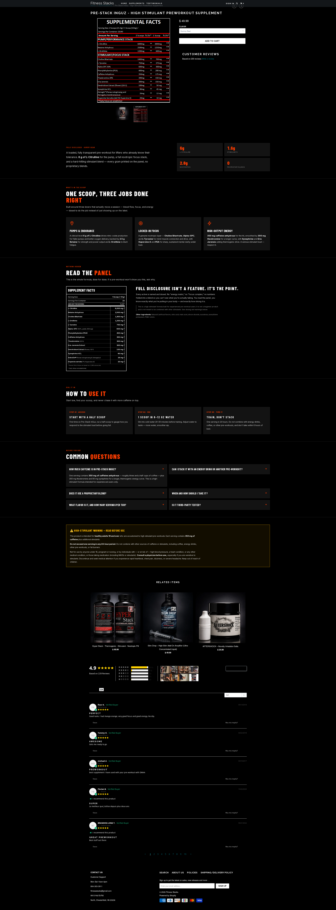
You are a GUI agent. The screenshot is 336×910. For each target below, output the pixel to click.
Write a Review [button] (237, 668)
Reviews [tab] (94, 689)
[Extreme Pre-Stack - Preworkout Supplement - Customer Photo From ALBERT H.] (184, 669)
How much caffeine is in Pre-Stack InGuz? (117, 469)
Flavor (182, 26)
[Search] (237, 3)
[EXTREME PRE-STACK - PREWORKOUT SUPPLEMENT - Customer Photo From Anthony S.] (184, 677)
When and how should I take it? (219, 493)
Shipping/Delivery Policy (217, 872)
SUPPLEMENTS (136, 3)
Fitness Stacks (102, 3)
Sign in (230, 3)
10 (185, 854)
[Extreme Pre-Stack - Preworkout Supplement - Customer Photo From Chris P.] (165, 669)
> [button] (190, 854)
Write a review (208, 58)
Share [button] (94, 723)
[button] (240, 723)
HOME (124, 3)
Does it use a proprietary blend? (116, 493)
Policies (192, 872)
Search (164, 872)
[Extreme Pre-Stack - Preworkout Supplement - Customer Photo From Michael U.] (174, 669)
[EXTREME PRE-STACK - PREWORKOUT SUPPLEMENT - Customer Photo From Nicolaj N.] (165, 677)
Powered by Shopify (167, 895)
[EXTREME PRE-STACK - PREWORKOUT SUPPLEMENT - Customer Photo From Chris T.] (174, 677)
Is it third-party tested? (219, 504)
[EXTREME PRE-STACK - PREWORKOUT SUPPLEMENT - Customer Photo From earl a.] (193, 677)
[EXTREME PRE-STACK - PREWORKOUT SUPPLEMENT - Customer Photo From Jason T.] (193, 669)
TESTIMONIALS (154, 3)
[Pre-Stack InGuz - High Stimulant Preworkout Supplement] (134, 61)
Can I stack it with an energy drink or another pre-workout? (219, 469)
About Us (178, 872)
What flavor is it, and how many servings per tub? (116, 504)
